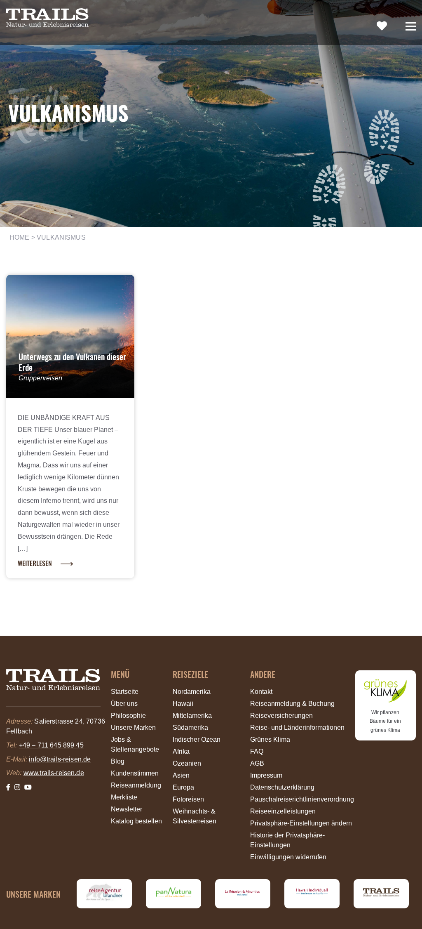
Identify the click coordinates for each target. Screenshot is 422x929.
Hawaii (183, 703)
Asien (181, 775)
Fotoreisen (188, 799)
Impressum (266, 775)
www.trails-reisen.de (53, 772)
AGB (257, 763)
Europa (183, 787)
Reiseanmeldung (136, 785)
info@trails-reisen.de (60, 759)
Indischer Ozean (196, 739)
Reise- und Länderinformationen (297, 727)
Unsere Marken (133, 727)
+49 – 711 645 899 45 (51, 745)
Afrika (181, 751)
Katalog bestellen (136, 821)
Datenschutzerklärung (282, 787)
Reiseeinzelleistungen (283, 811)
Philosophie (128, 715)
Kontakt (261, 691)
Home (19, 237)
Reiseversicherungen (281, 715)
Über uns (124, 703)
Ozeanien (187, 763)
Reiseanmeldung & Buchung (292, 703)
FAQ (256, 751)
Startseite (124, 691)
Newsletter (126, 809)
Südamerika (190, 727)
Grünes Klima (270, 739)
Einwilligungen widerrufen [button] (288, 857)
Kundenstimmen (135, 773)
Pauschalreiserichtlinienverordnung (302, 799)
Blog (117, 761)
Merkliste (124, 797)
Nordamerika (192, 691)
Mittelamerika (192, 715)
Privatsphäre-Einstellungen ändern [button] (301, 823)
